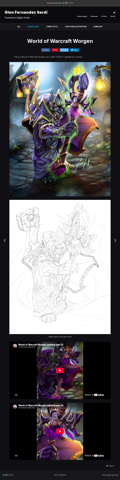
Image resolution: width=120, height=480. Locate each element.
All (19, 27)
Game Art (98, 27)
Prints (104, 16)
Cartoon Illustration (75, 27)
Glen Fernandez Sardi (26, 12)
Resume (94, 16)
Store (112, 16)
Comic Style (52, 27)
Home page (82, 16)
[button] (110, 465)
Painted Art (33, 27)
